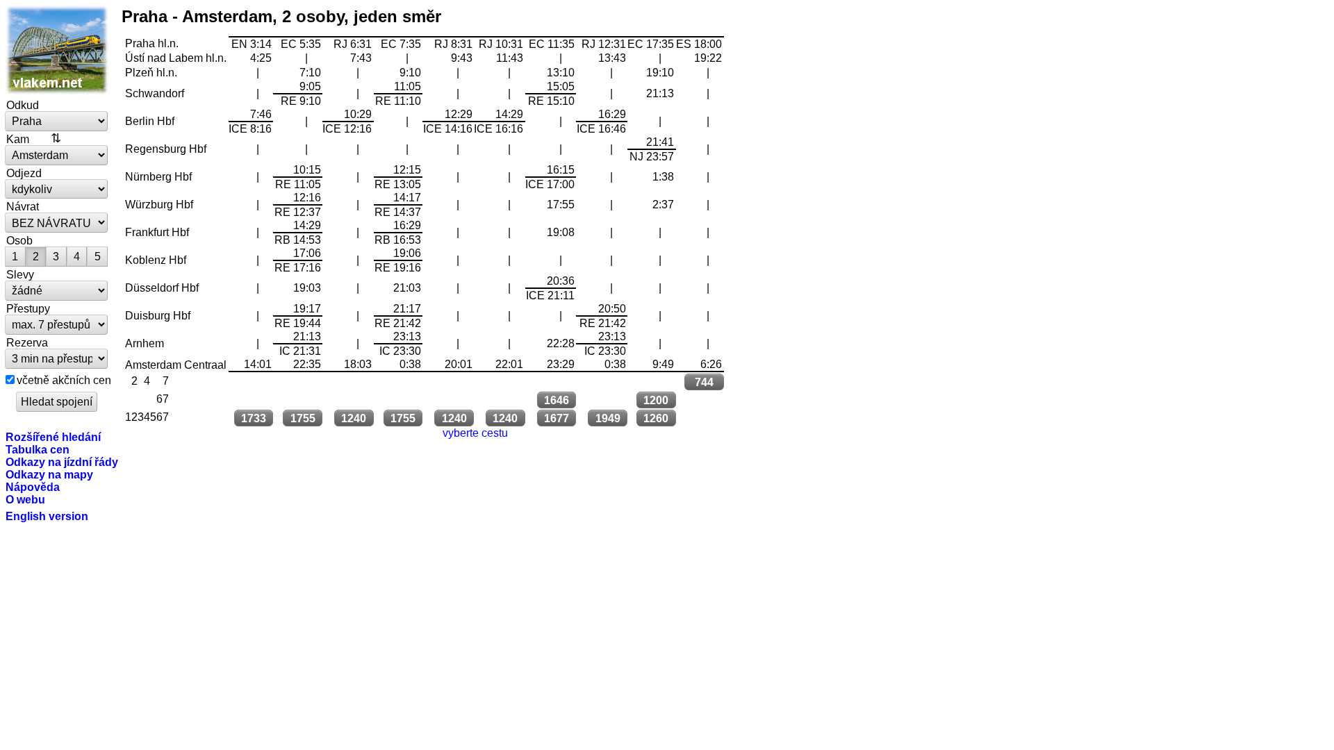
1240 (353, 418)
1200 (655, 400)
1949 (607, 418)
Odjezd (24, 173)
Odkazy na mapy (49, 474)
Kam (17, 139)
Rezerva (27, 342)
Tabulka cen (37, 449)
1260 (655, 418)
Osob (19, 240)
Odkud (22, 105)
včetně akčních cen (64, 380)
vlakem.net (57, 50)
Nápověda (33, 487)
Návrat (22, 206)
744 (704, 382)
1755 (302, 418)
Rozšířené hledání (53, 437)
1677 (556, 418)
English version (47, 516)
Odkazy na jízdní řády (62, 462)
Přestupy (28, 308)
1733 (253, 418)
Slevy (20, 274)
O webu (25, 499)
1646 (556, 400)
